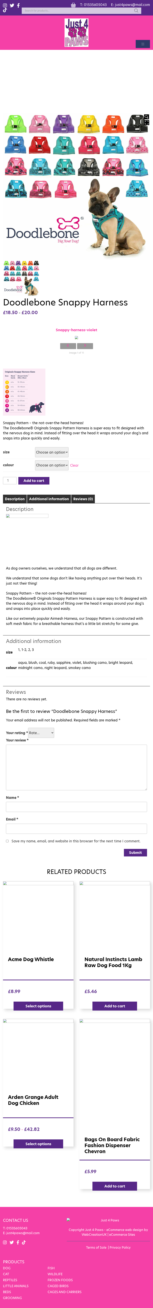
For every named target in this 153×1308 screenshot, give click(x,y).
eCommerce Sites (122, 1234)
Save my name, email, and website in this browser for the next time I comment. (76, 841)
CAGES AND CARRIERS (64, 1292)
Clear (74, 465)
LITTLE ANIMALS (15, 1286)
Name (12, 797)
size (6, 452)
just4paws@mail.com (132, 4)
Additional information (49, 499)
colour (8, 465)
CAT (6, 1274)
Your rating (17, 733)
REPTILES (10, 1280)
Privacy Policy (120, 1247)
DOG (7, 1268)
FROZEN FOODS (60, 1280)
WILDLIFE (55, 1274)
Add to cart (34, 480)
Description (15, 499)
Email (12, 819)
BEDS (7, 1292)
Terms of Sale (96, 1247)
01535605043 (95, 4)
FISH (51, 1268)
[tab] (15, 499)
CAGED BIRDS (58, 1286)
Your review (17, 740)
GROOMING (12, 1298)
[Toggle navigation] (143, 44)
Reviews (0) (83, 499)
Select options (38, 1006)
